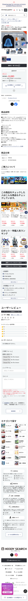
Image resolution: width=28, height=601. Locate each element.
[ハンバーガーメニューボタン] (25, 10)
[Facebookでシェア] (15, 104)
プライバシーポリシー (20, 582)
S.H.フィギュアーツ (9, 295)
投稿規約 (6, 403)
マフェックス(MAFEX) (10, 292)
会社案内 (7, 582)
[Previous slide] (1, 43)
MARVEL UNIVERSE (10, 279)
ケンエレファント (12, 98)
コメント (5, 376)
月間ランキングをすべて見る (14, 266)
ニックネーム (6, 368)
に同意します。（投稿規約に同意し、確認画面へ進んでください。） (15, 403)
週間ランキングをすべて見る (14, 263)
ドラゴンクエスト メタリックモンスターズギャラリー (14, 289)
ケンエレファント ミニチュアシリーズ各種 (12, 146)
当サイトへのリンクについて (20, 585)
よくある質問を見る (13, 534)
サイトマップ (14, 587)
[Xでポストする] (12, 104)
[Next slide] (27, 43)
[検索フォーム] (22, 10)
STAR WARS (7, 276)
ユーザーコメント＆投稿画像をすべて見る (11, 311)
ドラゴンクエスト (9, 274)
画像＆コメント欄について (16, 314)
